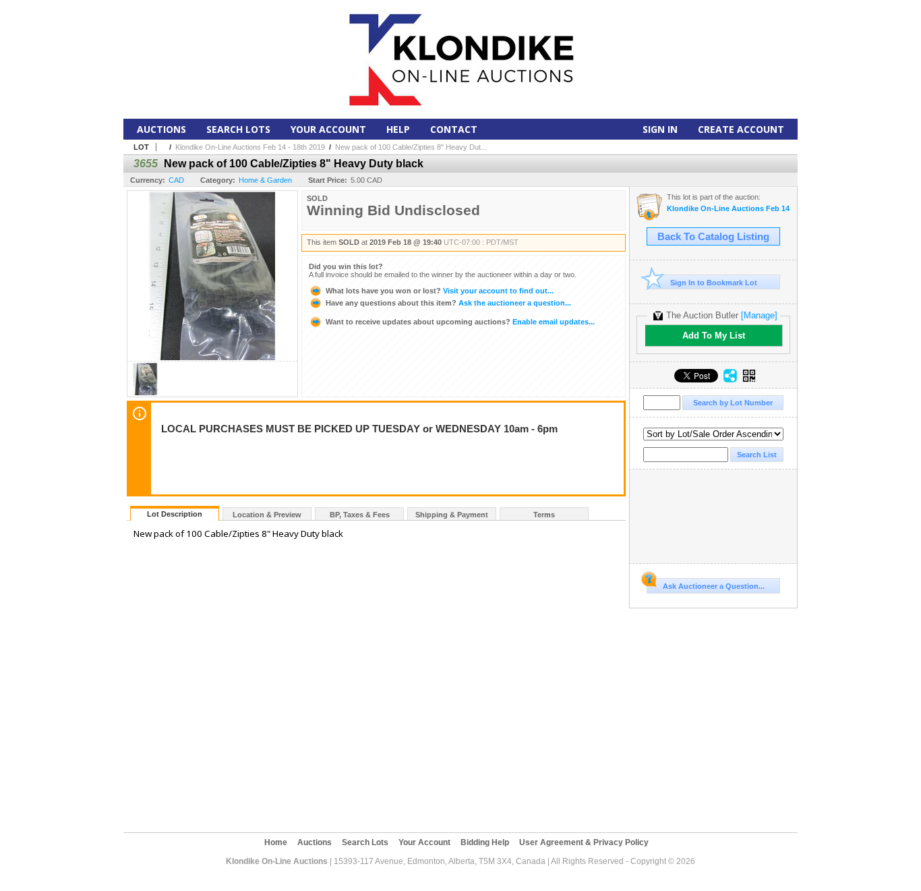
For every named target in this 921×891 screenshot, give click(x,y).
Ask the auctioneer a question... (448, 303)
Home (275, 842)
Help (398, 129)
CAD (176, 180)
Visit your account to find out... (440, 291)
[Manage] (759, 315)
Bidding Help (484, 842)
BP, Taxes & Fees (360, 515)
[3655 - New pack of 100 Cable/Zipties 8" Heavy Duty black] (145, 393)
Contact (453, 129)
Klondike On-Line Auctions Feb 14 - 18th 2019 (250, 147)
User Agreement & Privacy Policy (584, 842)
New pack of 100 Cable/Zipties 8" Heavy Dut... (411, 147)
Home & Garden (265, 180)
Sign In (660, 129)
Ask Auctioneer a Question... (714, 586)
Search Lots (238, 129)
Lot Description (174, 514)
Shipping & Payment (451, 515)
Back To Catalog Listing (713, 236)
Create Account (741, 129)
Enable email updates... (460, 322)
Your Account (328, 129)
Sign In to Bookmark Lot (713, 283)
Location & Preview (267, 515)
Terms (544, 515)
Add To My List (713, 335)
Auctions (161, 129)
